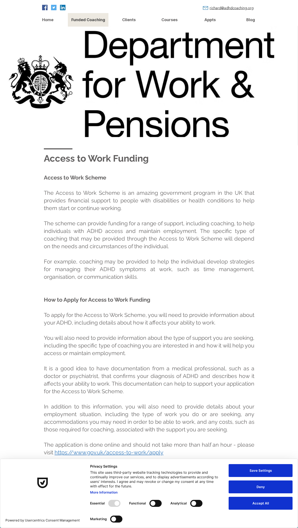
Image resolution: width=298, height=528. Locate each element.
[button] (128, 20)
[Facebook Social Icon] (45, 7)
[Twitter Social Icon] (54, 7)
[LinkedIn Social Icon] (62, 7)
